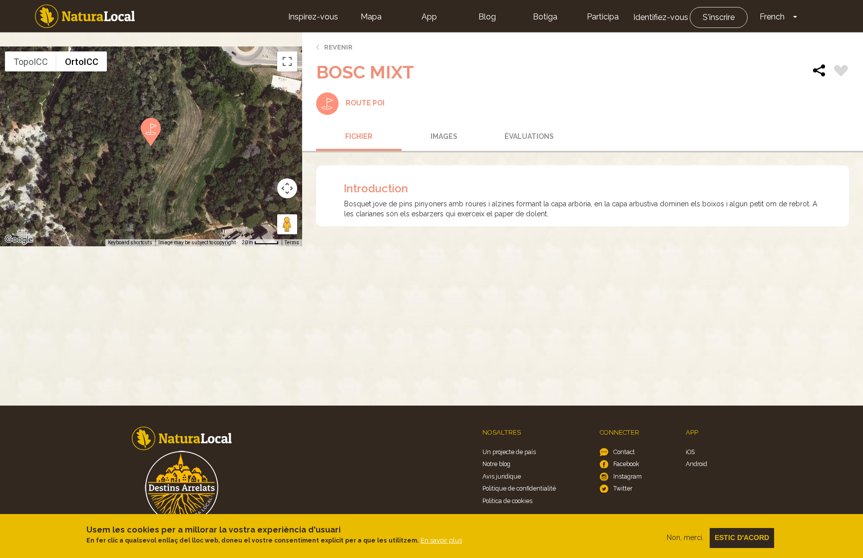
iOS (690, 452)
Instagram (627, 476)
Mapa (371, 16)
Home (85, 16)
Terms (292, 242)
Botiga (545, 16)
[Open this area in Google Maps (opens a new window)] (18, 239)
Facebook (626, 464)
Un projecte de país (509, 452)
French (772, 16)
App (429, 16)
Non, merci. (685, 538)
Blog (487, 16)
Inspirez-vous (313, 16)
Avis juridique (501, 476)
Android (696, 464)
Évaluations (529, 136)
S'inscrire (719, 17)
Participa (603, 16)
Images (444, 136)
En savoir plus (441, 540)
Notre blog (496, 464)
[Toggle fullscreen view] (287, 61)
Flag (841, 72)
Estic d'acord (742, 538)
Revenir (338, 47)
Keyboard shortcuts (130, 242)
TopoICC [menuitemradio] (30, 61)
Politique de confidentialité (519, 488)
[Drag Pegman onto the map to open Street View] (287, 224)
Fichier (359, 136)
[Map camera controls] (287, 188)
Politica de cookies (507, 501)
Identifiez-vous (660, 17)
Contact (624, 452)
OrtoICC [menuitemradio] (81, 61)
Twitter (622, 488)
